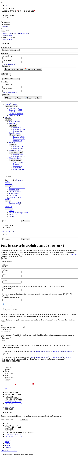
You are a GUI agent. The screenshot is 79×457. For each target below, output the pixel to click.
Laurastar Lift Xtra (19, 137)
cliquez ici (73, 254)
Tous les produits (14, 121)
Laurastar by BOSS (15, 110)
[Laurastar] (39, 11)
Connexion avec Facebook (15, 69)
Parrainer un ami (14, 205)
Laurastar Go (17, 131)
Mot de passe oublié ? (9, 64)
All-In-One (12, 123)
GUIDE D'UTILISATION (13, 403)
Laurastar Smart (18, 127)
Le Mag (7, 182)
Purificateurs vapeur (15, 150)
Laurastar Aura (14, 108)
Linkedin (8, 447)
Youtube (7, 445)
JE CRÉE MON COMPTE (11, 50)
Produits (7, 117)
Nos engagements (15, 191)
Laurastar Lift (17, 141)
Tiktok (7, 442)
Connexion (4, 26)
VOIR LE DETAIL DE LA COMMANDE (15, 34)
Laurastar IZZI (18, 146)
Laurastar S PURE (19, 129)
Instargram (8, 440)
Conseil (11, 211)
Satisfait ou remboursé (16, 114)
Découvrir (19, 180)
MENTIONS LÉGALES (9, 451)
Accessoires (17, 168)
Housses (16, 164)
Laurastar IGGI (18, 148)
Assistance (8, 207)
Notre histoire (13, 195)
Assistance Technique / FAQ (18, 213)
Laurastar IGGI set (19, 156)
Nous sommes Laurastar (17, 188)
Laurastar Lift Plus (19, 139)
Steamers (12, 142)
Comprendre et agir (15, 197)
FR (6, 5)
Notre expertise (14, 190)
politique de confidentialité (40, 351)
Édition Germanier (15, 112)
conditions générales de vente (62, 351)
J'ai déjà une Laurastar (9, 310)
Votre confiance (14, 193)
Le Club (7, 199)
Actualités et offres (11, 104)
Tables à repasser (18, 162)
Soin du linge (17, 166)
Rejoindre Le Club (15, 203)
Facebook (8, 443)
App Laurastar (13, 214)
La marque (8, 184)
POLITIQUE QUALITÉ (13, 402)
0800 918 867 (9, 407)
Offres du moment (15, 115)
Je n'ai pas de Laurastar (9, 306)
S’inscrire (24, 420)
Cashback (12, 216)
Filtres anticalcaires (15, 158)
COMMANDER (6, 35)
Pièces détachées (18, 169)
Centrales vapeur (14, 133)
